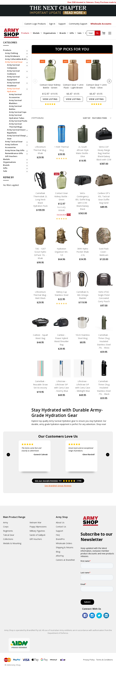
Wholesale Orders (64, 543)
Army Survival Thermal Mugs (15, 125)
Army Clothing (11, 53)
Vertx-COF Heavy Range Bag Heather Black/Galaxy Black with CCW (103, 153)
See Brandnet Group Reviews (58, 485)
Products (25, 33)
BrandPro (60, 539)
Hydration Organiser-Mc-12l (61, 251)
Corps (5, 526)
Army (5, 522)
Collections (8, 539)
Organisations (49, 33)
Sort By (86, 118)
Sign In (52, 23)
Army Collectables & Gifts (16, 59)
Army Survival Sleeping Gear (17, 137)
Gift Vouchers (11, 156)
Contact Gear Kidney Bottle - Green (50, 86)
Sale (80, 33)
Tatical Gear (8, 535)
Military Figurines (37, 530)
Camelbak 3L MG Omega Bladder (83, 295)
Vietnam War (35, 522)
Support (62, 23)
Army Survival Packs (18, 121)
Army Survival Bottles (15, 107)
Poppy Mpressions (38, 526)
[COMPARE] (44, 134)
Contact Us (61, 526)
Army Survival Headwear (13, 84)
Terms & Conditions (104, 659)
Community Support (78, 23)
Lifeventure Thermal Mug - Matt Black (40, 295)
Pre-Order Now (61, 136)
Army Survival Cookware (13, 72)
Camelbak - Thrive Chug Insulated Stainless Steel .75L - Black (104, 387)
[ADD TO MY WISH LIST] (44, 139)
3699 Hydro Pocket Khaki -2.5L (83, 251)
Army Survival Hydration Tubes (16, 116)
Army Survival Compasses (13, 66)
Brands (63, 33)
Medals (36, 33)
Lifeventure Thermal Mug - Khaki (40, 150)
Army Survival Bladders (15, 102)
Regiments (8, 530)
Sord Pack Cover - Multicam (104, 251)
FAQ (58, 535)
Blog (58, 551)
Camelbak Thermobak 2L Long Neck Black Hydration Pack (40, 199)
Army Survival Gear (14, 62)
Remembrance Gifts (14, 153)
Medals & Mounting (12, 543)
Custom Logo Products (35, 23)
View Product (40, 137)
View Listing (50, 99)
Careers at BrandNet (65, 560)
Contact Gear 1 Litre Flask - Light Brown (73, 86)
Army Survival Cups (17, 112)
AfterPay (60, 555)
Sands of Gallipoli (37, 535)
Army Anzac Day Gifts (14, 150)
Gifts (72, 33)
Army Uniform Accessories (11, 146)
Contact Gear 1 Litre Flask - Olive (96, 86)
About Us (60, 522)
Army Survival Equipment (13, 78)
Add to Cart (82, 137)
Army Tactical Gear (14, 141)
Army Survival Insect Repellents (16, 131)
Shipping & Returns (64, 547)
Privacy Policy (89, 659)
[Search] (97, 33)
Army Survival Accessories (15, 96)
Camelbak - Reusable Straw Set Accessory (40, 384)
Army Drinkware (12, 56)
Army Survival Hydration (13, 90)
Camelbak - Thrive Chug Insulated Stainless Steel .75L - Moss (104, 341)
